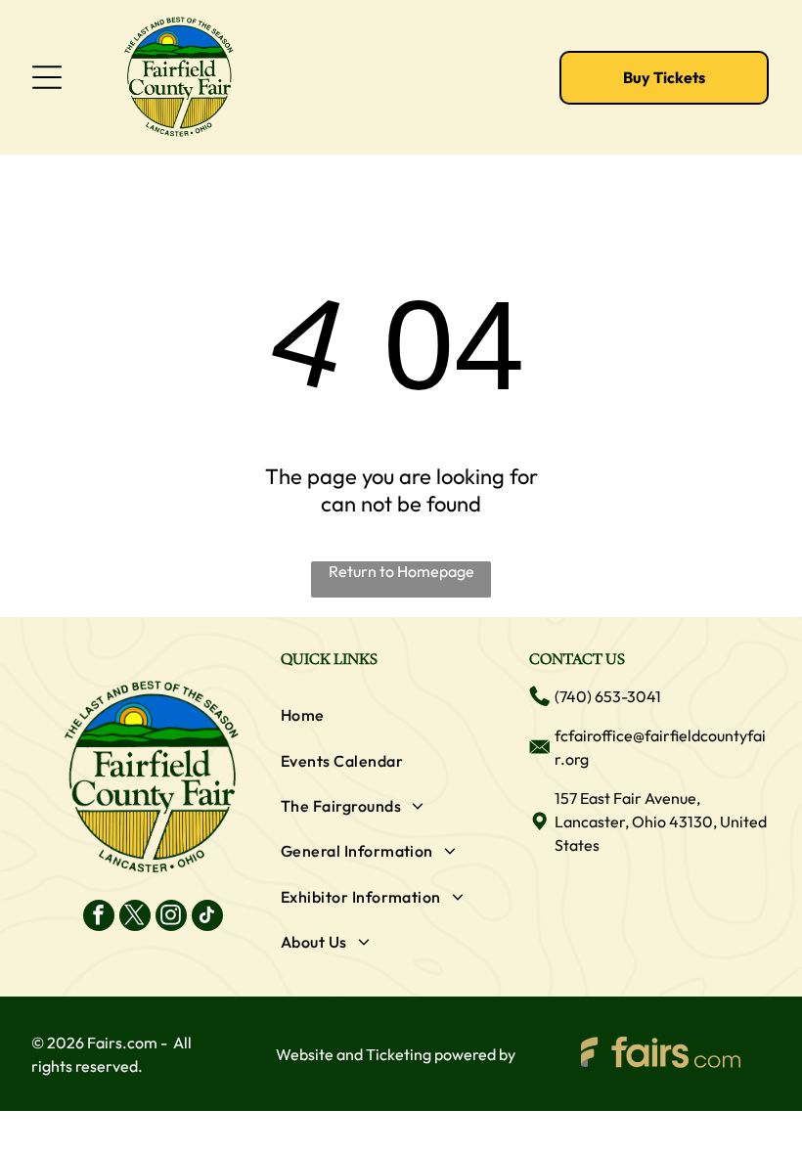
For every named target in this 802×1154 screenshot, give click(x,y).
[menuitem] (401, 714)
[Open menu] (47, 77)
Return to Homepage (401, 571)
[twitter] (135, 918)
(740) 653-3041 (608, 696)
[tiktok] (207, 918)
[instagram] (171, 918)
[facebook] (98, 918)
